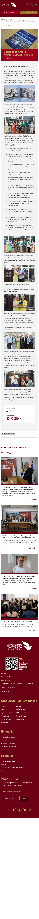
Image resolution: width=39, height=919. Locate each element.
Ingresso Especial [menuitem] (7, 713)
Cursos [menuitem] (3, 706)
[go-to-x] (13, 4)
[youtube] (25, 810)
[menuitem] (10, 12)
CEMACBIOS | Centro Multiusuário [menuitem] (12, 768)
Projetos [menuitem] (4, 771)
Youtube (30, 82)
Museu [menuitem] (3, 764)
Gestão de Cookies (6, 691)
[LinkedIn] (15, 418)
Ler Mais (32, 499)
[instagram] (9, 810)
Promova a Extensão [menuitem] (8, 743)
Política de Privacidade (8, 687)
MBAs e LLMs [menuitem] (21, 713)
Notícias (9, 19)
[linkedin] (19, 810)
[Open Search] (27, 5)
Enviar (24, 798)
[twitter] (30, 810)
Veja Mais (4, 452)
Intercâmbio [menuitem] (5, 716)
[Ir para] (19, 645)
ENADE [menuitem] (3, 710)
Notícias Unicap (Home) (8, 433)
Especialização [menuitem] (21, 710)
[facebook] (14, 810)
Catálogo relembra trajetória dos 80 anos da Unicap (19, 21)
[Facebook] (8, 418)
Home (3, 19)
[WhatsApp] (19, 418)
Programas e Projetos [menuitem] (8, 747)
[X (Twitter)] (12, 418)
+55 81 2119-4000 (6, 676)
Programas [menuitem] (20, 719)
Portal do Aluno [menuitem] (6, 719)
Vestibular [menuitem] (4, 722)
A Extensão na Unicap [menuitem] (8, 737)
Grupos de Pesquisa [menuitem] (8, 761)
